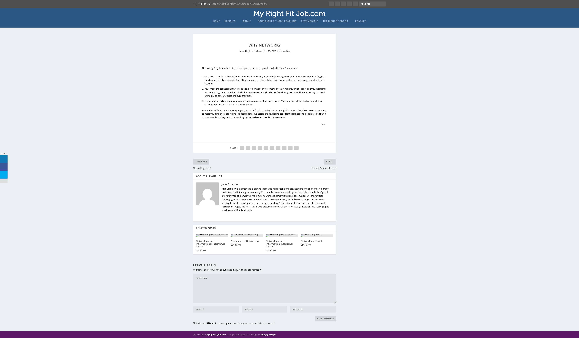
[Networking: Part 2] (317, 235)
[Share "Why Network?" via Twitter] (248, 148)
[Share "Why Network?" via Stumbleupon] (284, 148)
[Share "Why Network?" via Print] (296, 148)
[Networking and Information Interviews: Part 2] (282, 235)
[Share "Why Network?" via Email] (290, 148)
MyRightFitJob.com (216, 334)
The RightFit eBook (335, 21)
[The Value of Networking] (247, 235)
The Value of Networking (245, 241)
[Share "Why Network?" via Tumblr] (260, 148)
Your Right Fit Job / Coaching (277, 21)
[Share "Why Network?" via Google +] (254, 148)
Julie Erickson (255, 51)
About (247, 21)
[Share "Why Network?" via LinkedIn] (272, 148)
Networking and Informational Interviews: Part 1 (210, 244)
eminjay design (268, 334)
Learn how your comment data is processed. (253, 323)
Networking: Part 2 (311, 241)
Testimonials (309, 21)
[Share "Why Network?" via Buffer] (278, 148)
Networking (284, 51)
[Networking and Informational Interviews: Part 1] (212, 235)
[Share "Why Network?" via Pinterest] (266, 148)
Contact (360, 21)
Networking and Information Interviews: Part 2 (279, 244)
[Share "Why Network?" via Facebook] (242, 148)
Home (216, 21)
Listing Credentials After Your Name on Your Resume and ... (240, 3)
